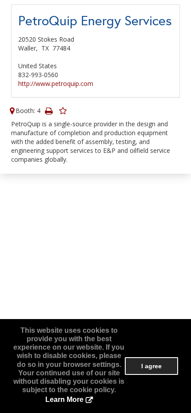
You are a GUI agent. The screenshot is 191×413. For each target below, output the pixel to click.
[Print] (48, 110)
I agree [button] (151, 366)
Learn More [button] (64, 399)
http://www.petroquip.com (55, 83)
